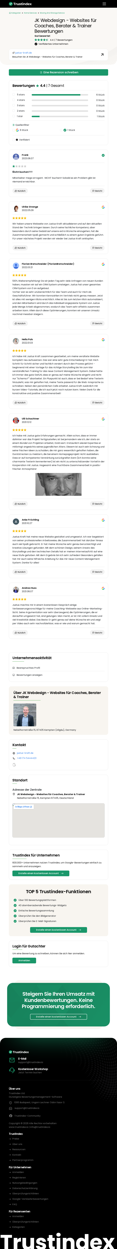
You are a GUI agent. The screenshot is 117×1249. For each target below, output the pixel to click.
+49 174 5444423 (26, 758)
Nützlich (21, 191)
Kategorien (18, 1227)
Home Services (30, 13)
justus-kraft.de (25, 753)
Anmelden (24, 960)
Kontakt (16, 1154)
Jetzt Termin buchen (30, 1072)
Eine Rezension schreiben (61, 72)
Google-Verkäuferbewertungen (30, 1199)
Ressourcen (18, 1149)
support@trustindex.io (30, 1062)
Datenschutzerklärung (25, 1188)
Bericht (98, 191)
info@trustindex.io (40, 1127)
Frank (25, 155)
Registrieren (19, 1177)
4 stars (21, 100)
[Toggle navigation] (104, 4)
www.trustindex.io (18, 1127)
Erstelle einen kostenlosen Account (38, 873)
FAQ (14, 1204)
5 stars (21, 94)
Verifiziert (24, 139)
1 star (20, 116)
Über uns (17, 1144)
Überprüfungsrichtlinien (25, 1193)
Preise (15, 1138)
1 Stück (71, 130)
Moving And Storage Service (52, 13)
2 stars (21, 110)
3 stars (21, 105)
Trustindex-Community (27, 1115)
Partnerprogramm (22, 1160)
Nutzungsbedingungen (24, 1182)
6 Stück (24, 130)
